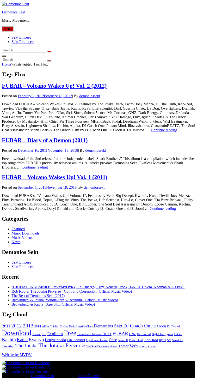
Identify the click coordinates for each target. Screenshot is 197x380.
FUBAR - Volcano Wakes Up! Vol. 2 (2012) (54, 86)
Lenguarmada (55, 340)
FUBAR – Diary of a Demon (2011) (45, 140)
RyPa (162, 340)
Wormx (143, 346)
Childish (54, 326)
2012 (16, 326)
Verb (133, 346)
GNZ (132, 334)
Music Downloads (25, 233)
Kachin (9, 339)
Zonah (152, 346)
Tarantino (8, 346)
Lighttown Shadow (97, 340)
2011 (6, 326)
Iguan (169, 334)
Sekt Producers (23, 42)
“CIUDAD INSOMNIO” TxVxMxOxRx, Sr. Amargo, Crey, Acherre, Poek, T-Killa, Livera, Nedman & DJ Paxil (98, 287)
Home (6, 64)
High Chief (158, 334)
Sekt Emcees (21, 37)
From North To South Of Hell (94, 334)
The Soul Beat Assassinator (101, 346)
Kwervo (36, 339)
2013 (28, 326)
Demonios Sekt (13, 12)
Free (70, 333)
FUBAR (120, 333)
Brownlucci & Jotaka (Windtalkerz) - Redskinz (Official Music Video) (65, 300)
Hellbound (144, 334)
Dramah (36, 334)
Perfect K (123, 340)
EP (44, 334)
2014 (37, 326)
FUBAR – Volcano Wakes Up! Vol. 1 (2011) (54, 177)
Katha (22, 339)
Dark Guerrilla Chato (81, 326)
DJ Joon (160, 326)
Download (16, 333)
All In (45, 326)
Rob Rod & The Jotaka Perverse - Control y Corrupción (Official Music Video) (72, 291)
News (16, 242)
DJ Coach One (138, 326)
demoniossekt (89, 96)
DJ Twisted (173, 326)
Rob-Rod (151, 340)
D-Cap (64, 326)
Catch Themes (89, 376)
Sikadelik (177, 340)
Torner (123, 346)
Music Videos (22, 237)
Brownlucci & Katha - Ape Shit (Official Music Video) (53, 304)
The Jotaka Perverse (61, 345)
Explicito (55, 334)
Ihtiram (178, 334)
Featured (18, 229)
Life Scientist (76, 340)
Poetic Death (136, 340)
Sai (169, 340)
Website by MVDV (17, 355)
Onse (113, 340)
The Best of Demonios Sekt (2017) (38, 296)
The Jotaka (26, 346)
